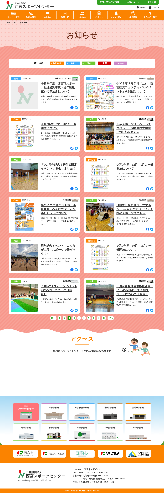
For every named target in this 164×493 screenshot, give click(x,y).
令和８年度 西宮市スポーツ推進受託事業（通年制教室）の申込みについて (58, 87)
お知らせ (57, 63)
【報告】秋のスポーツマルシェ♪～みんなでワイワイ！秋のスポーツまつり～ (134, 209)
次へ (111, 318)
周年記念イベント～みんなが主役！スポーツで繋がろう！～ (58, 249)
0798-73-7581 (84, 472)
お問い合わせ (45, 480)
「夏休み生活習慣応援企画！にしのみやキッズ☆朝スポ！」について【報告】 (134, 290)
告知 (73, 63)
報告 (89, 63)
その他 (120, 63)
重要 (105, 63)
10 (104, 318)
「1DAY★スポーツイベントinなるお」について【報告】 (59, 290)
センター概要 (23, 480)
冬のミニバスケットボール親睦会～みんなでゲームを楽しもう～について (58, 209)
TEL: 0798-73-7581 (109, 2)
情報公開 (34, 480)
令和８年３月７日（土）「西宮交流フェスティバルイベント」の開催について (134, 87)
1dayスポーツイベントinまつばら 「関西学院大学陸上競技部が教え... (133, 128)
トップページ (11, 23)
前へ (53, 318)
